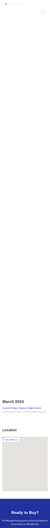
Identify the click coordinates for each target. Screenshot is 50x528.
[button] (43, 12)
